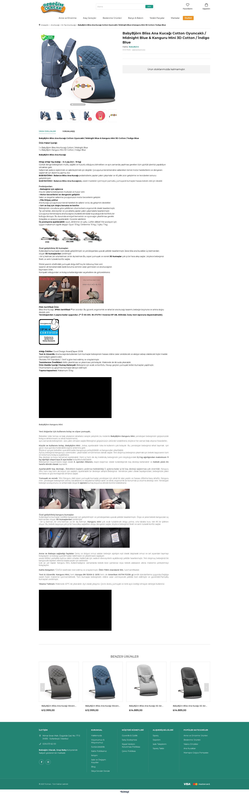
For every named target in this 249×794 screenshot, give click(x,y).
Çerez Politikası (129, 751)
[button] (72, 104)
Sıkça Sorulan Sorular (100, 771)
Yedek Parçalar (157, 18)
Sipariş (155, 735)
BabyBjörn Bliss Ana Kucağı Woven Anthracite (59, 706)
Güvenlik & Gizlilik (129, 735)
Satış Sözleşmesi (129, 740)
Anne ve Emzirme (68, 18)
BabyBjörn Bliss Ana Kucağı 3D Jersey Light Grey (146, 706)
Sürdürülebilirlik (98, 747)
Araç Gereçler (89, 18)
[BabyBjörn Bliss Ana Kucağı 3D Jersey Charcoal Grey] (190, 681)
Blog (93, 767)
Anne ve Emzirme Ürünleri (196, 735)
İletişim (94, 755)
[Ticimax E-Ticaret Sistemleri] (124, 792)
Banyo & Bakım (135, 18)
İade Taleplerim (160, 744)
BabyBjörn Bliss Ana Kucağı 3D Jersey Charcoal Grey (190, 706)
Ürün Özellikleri (47, 131)
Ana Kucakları (190, 748)
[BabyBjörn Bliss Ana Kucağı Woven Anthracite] (59, 681)
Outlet (188, 18)
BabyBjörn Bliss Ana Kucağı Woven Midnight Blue (102, 706)
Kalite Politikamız (99, 751)
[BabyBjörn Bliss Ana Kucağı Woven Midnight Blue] (103, 681)
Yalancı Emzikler (191, 744)
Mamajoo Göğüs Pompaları (196, 753)
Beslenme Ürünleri (112, 18)
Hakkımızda (96, 735)
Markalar (175, 18)
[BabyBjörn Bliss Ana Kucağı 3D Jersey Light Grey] (146, 681)
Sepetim (157, 740)
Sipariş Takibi (158, 748)
